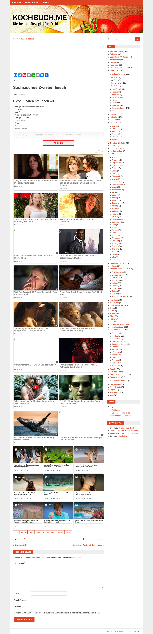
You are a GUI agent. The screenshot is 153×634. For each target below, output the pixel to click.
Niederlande (117, 219)
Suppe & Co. (115, 377)
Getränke (113, 122)
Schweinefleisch (22, 539)
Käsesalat (116, 352)
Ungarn (115, 254)
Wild (113, 111)
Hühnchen (118, 83)
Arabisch (115, 160)
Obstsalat (115, 357)
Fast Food (114, 65)
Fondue (113, 114)
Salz (47, 532)
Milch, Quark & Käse (118, 305)
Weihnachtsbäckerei (120, 296)
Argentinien (116, 163)
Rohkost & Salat (116, 330)
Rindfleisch (40, 532)
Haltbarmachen (116, 151)
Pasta (112, 313)
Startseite (16, 2)
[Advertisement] (58, 56)
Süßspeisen (115, 384)
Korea (114, 209)
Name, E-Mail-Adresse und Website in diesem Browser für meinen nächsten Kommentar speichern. (58, 613)
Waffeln (115, 294)
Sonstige (115, 243)
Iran (113, 192)
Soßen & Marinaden (118, 374)
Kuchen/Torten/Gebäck (119, 269)
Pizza (112, 319)
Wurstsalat (116, 366)
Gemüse (113, 120)
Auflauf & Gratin (116, 51)
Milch (114, 131)
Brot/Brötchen (117, 272)
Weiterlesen (58, 143)
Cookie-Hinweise (132, 631)
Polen (114, 227)
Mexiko (115, 217)
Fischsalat (116, 336)
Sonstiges (116, 288)
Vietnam (115, 260)
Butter (16, 532)
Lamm (114, 103)
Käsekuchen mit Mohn (129, 433)
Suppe (53, 532)
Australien (116, 165)
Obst (112, 308)
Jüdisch (115, 200)
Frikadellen (122, 436)
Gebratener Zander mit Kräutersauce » (88, 545)
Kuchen (115, 280)
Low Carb (114, 300)
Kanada (115, 206)
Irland (114, 195)
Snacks (113, 369)
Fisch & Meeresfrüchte (119, 68)
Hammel (115, 92)
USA (114, 257)
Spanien (115, 246)
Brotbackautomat (118, 275)
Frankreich (116, 182)
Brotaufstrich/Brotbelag (119, 57)
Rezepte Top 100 (31, 2)
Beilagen (113, 54)
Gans (116, 80)
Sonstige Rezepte (117, 372)
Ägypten (115, 157)
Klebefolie (114, 433)
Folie (112, 431)
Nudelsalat (116, 355)
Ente (115, 78)
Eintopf (113, 62)
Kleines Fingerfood (126, 428)
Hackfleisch (116, 89)
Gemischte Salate (119, 344)
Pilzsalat (115, 360)
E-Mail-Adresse (21, 600)
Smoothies (116, 137)
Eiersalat (115, 333)
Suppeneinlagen (118, 381)
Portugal (115, 230)
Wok (112, 395)
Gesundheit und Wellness (121, 416)
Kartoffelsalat (117, 349)
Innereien (115, 95)
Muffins (115, 283)
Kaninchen (116, 100)
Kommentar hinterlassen (93, 539)
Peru (114, 225)
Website (17, 607)
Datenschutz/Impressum (113, 631)
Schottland (116, 235)
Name (17, 593)
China (114, 171)
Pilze (112, 316)
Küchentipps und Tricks (120, 413)
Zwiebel (68, 532)
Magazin (46, 2)
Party (112, 311)
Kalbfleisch (116, 97)
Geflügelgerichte (118, 74)
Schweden (116, 238)
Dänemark (116, 176)
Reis (112, 322)
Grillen (112, 146)
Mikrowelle (114, 303)
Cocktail (115, 129)
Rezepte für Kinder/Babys (120, 324)
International (115, 154)
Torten (114, 291)
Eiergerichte (115, 60)
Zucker (60, 532)
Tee (113, 139)
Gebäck (115, 278)
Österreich (116, 222)
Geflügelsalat (117, 341)
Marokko (115, 214)
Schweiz (115, 241)
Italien (114, 198)
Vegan (112, 390)
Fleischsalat (117, 339)
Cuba (114, 174)
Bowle (114, 126)
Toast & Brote (115, 387)
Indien (114, 187)
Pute (115, 86)
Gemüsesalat (117, 347)
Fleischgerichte (116, 70)
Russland (116, 233)
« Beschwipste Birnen (21, 545)
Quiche (115, 286)
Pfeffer (31, 532)
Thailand (115, 249)
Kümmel (24, 532)
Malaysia (115, 211)
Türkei (114, 252)
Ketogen (113, 266)
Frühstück (114, 117)
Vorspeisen (114, 392)
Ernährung (115, 410)
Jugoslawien (117, 203)
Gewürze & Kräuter (117, 143)
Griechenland (117, 184)
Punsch (115, 134)
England (115, 179)
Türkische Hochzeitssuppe (127, 431)
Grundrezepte (115, 148)
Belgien (115, 168)
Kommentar (19, 563)
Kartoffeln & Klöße (117, 263)
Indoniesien (116, 190)
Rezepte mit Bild (116, 327)
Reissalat (115, 363)
